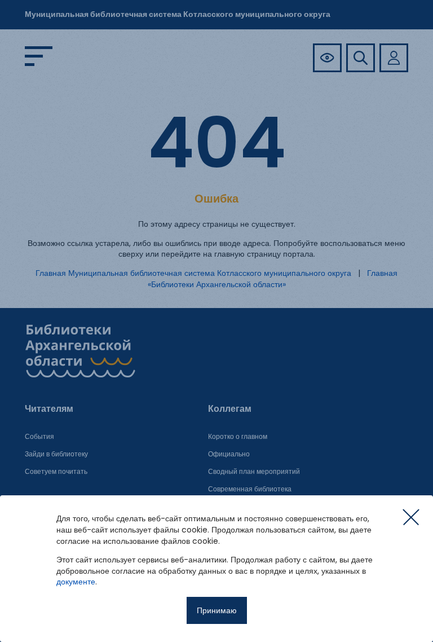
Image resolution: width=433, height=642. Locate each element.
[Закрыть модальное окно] (411, 517)
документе (75, 581)
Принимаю (217, 610)
